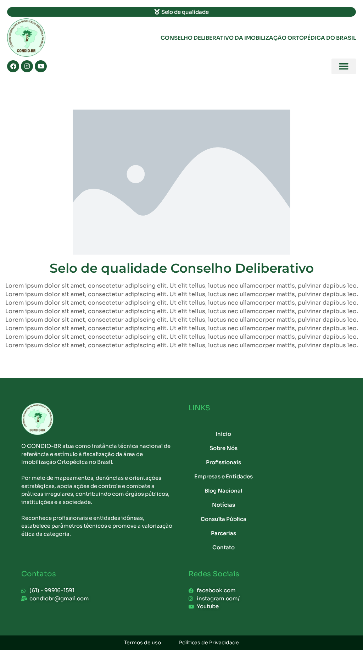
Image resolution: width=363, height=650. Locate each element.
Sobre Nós (224, 448)
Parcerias (223, 533)
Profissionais (223, 462)
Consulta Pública (223, 519)
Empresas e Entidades (223, 476)
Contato (223, 547)
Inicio (223, 433)
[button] (343, 66)
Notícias (223, 504)
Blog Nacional (223, 490)
